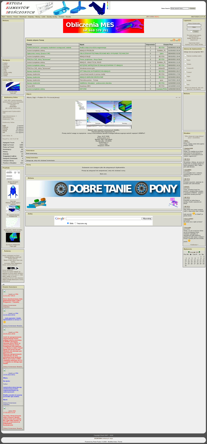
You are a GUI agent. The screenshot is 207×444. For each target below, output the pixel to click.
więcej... (152, 16)
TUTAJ (5, 384)
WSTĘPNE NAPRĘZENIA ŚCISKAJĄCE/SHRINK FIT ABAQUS (101, 65)
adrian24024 (13, 106)
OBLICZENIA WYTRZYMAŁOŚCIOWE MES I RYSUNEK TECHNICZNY (104, 53)
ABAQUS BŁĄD (85, 56)
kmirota (5, 129)
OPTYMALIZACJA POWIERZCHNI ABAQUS (95, 71)
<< (176, 97)
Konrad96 (188, 227)
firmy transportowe (16, 263)
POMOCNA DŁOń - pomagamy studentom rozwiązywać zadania (49, 47)
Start (3, 16)
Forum (16, 16)
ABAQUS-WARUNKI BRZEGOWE (91, 77)
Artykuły (31, 16)
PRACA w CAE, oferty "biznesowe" (39, 59)
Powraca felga (13, 91)
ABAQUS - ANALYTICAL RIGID (90, 62)
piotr (108, 138)
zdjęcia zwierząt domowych (10, 279)
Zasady (68, 16)
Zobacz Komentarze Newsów (12, 326)
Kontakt (61, 16)
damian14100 (189, 148)
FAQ (5, 69)
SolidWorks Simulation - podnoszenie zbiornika (96, 83)
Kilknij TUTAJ (191, 38)
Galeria (9, 16)
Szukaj (5, 75)
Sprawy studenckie (33, 71)
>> (179, 97)
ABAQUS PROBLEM (87, 50)
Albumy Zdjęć (31, 97)
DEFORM (83, 89)
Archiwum (194, 244)
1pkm (161, 53)
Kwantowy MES (85, 86)
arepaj (5, 130)
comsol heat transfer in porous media (92, 74)
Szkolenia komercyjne (87, 68)
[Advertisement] (13, 40)
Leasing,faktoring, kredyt (12, 257)
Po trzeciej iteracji (53, 97)
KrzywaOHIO (189, 219)
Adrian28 (162, 68)
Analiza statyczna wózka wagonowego (93, 47)
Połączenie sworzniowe (13, 231)
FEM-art (5, 127)
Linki (43, 16)
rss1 (171, 40)
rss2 (176, 40)
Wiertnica (13, 183)
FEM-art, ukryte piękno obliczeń (13, 203)
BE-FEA (161, 47)
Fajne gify (13, 93)
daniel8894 (188, 170)
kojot (4, 125)
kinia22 (187, 186)
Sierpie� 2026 (194, 252)
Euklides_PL (161, 50)
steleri (10, 411)
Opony (5, 260)
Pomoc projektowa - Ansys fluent (91, 59)
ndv (4, 132)
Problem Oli (13, 216)
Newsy (37, 16)
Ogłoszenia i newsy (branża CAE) (38, 53)
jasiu (161, 80)
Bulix (186, 141)
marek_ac (12, 294)
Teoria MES (31, 86)
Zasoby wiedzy (52, 16)
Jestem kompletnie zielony (36, 50)
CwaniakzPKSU (161, 89)
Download (23, 16)
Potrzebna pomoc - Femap (89, 80)
